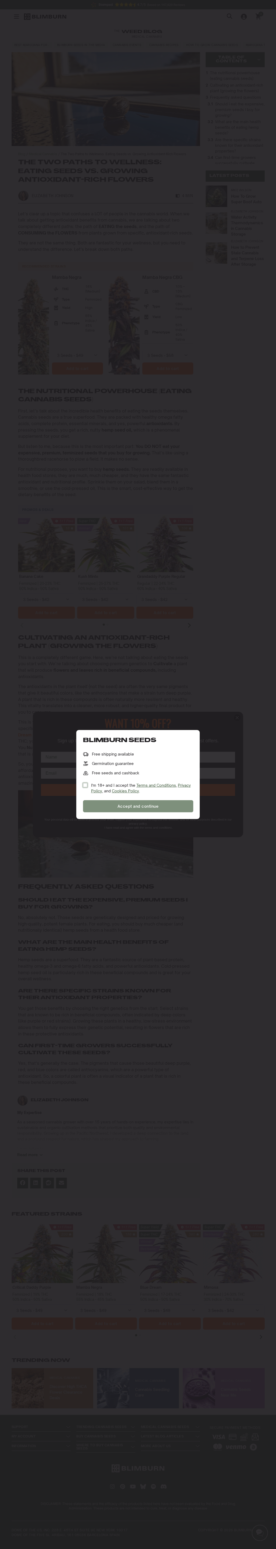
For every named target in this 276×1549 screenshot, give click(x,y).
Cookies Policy (125, 791)
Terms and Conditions (156, 785)
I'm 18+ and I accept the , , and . (141, 788)
